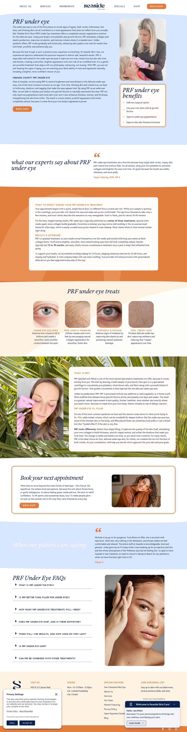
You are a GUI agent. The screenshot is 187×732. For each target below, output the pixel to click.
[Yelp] (176, 728)
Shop (137, 6)
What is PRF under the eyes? (36, 585)
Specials (119, 6)
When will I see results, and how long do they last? (52, 634)
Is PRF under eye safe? (32, 646)
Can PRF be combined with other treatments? (47, 658)
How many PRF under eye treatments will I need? (49, 609)
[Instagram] (169, 728)
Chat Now (134, 723)
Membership (67, 6)
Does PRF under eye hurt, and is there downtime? (50, 621)
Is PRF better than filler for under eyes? (44, 597)
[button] (52, 585)
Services (45, 6)
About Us (25, 6)
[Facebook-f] (163, 728)
